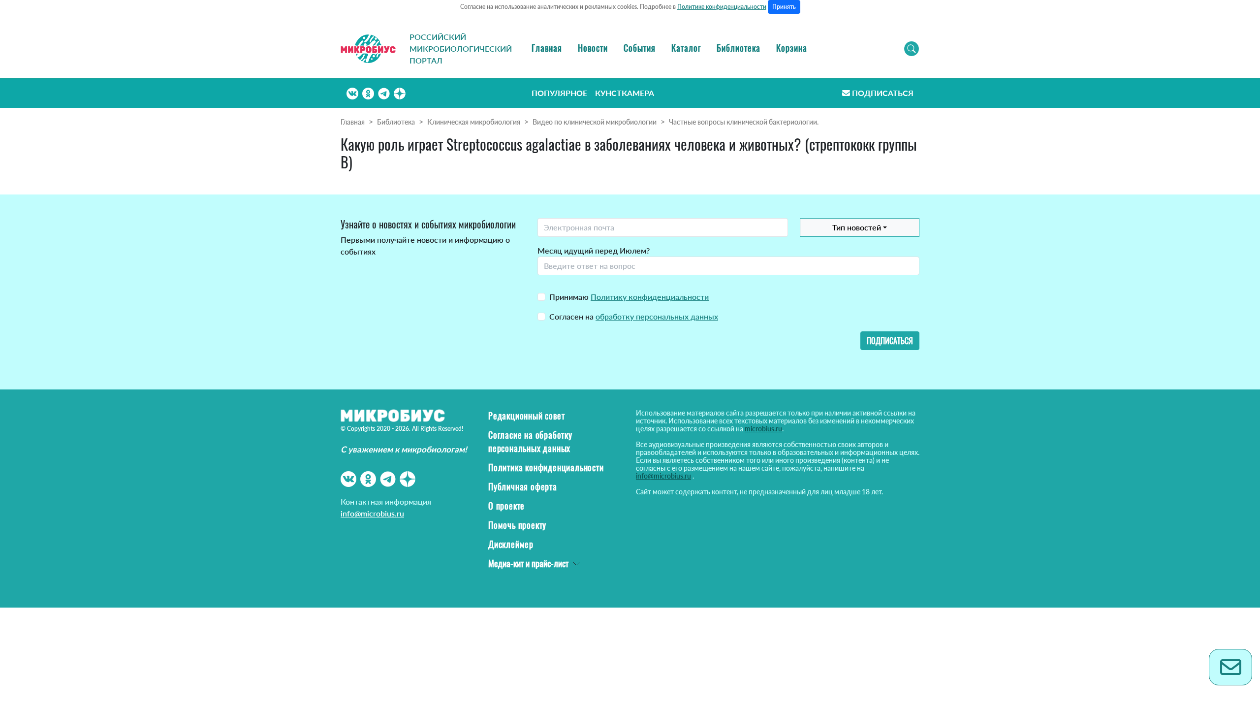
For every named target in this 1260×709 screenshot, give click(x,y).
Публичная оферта (522, 486)
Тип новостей (856, 227)
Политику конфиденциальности (650, 296)
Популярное (559, 92)
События (640, 47)
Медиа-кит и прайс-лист (528, 563)
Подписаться (883, 92)
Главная (547, 47)
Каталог (686, 47)
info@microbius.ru (372, 513)
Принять (784, 6)
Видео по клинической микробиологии (595, 122)
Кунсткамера (624, 92)
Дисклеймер (511, 544)
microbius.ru (763, 428)
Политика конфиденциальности (546, 467)
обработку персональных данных (657, 316)
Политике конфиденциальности (721, 6)
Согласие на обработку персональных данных (530, 441)
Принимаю (629, 296)
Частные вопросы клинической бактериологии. (744, 122)
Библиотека (738, 47)
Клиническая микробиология (473, 122)
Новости (593, 47)
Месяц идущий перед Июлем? (593, 250)
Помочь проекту (517, 524)
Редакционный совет (526, 415)
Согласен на (633, 316)
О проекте (506, 505)
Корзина (791, 47)
